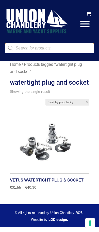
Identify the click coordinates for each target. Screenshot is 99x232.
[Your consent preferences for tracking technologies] (90, 223)
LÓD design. (58, 220)
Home (15, 64)
